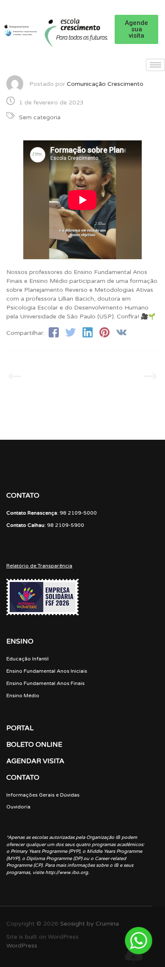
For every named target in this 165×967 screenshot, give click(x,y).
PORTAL (19, 728)
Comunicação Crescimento (105, 84)
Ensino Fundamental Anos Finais (45, 683)
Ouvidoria (18, 807)
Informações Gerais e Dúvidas (43, 795)
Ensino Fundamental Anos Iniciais (46, 671)
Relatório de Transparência (39, 566)
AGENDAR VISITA (35, 761)
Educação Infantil (27, 659)
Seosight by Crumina (89, 923)
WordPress (21, 945)
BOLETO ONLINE (34, 744)
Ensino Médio (22, 696)
